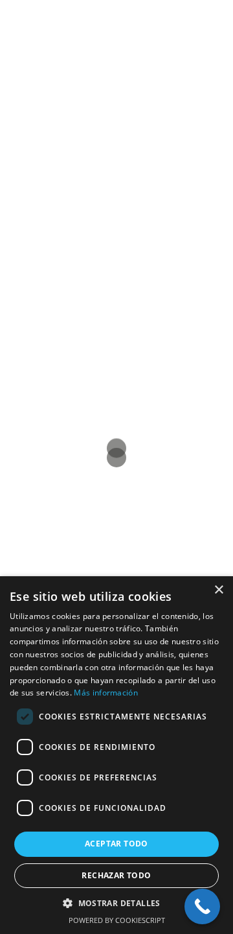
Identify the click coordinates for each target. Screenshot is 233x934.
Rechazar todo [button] (116, 875)
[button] (116, 903)
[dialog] (116, 755)
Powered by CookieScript (117, 920)
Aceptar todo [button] (116, 843)
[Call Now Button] (202, 906)
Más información (106, 692)
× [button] (218, 590)
